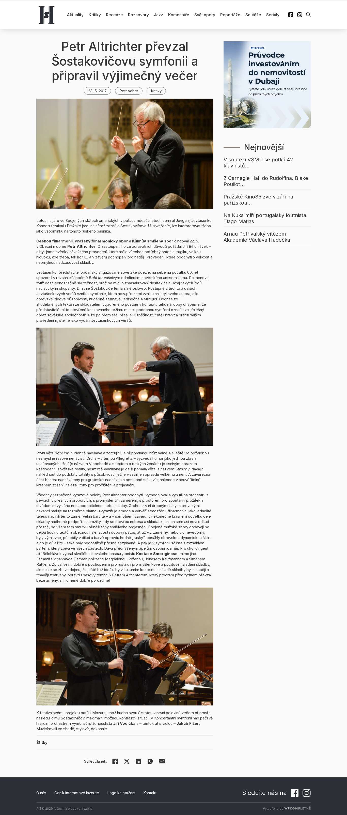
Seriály (272, 14)
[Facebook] (115, 761)
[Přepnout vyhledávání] (308, 15)
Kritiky (95, 14)
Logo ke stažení (121, 792)
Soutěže (253, 14)
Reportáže (230, 14)
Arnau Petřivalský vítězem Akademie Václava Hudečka (257, 237)
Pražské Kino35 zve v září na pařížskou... (258, 200)
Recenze (114, 14)
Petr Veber (128, 90)
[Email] (162, 761)
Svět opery (204, 14)
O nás (41, 792)
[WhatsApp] (150, 761)
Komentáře (178, 14)
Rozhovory (138, 14)
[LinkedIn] (138, 761)
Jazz (158, 14)
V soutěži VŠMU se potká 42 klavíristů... (258, 163)
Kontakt (149, 792)
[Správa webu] (297, 808)
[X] (127, 761)
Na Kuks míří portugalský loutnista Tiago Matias (265, 218)
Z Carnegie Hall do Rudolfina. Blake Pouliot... (266, 181)
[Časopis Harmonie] (46, 15)
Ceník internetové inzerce (76, 792)
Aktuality (75, 14)
